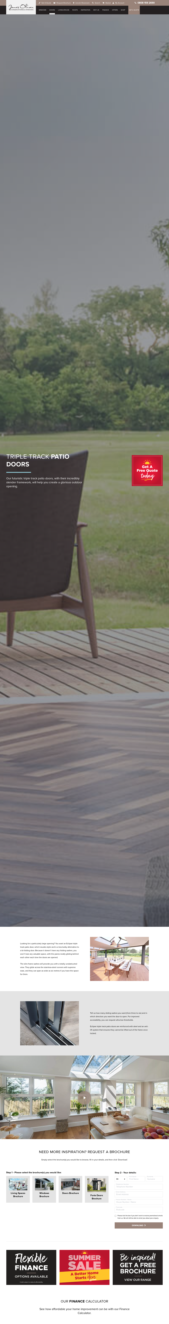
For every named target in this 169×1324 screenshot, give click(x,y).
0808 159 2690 (146, 2)
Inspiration (85, 10)
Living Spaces (63, 10)
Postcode (119, 1207)
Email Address (121, 1192)
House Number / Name (124, 1200)
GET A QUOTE (134, 10)
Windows (42, 10)
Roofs (75, 10)
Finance (105, 10)
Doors (52, 10)
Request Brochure (64, 3)
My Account (119, 3)
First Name (132, 1177)
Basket (108, 3)
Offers (115, 10)
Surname (150, 1177)
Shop (123, 10)
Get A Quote (46, 3)
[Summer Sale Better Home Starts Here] (85, 1267)
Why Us (96, 10)
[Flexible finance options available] (31, 1267)
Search (97, 3)
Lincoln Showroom (82, 3)
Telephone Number (122, 1184)
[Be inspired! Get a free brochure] (138, 1267)
